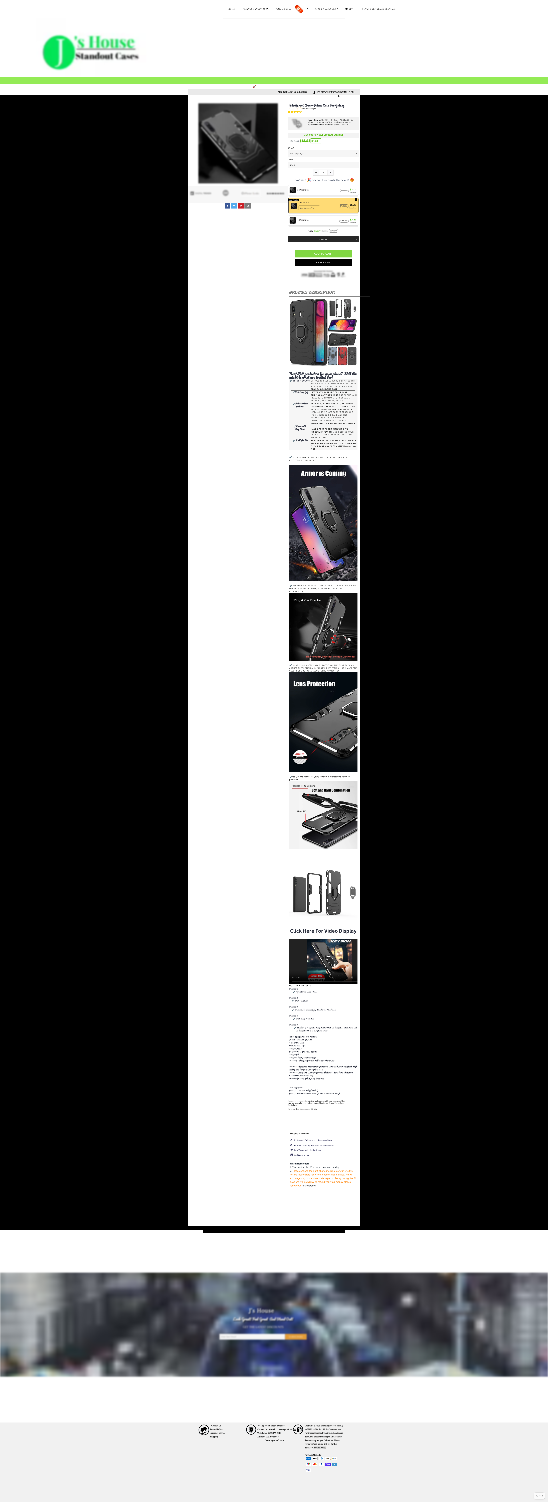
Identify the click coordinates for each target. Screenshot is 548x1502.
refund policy (309, 1185)
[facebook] (227, 206)
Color (290, 159)
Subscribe (296, 1337)
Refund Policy (216, 1429)
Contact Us (216, 1425)
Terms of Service (217, 1433)
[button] (303, 108)
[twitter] (234, 206)
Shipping (214, 1436)
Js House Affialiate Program (378, 9)
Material (291, 148)
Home (231, 9)
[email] (247, 206)
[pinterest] (241, 206)
